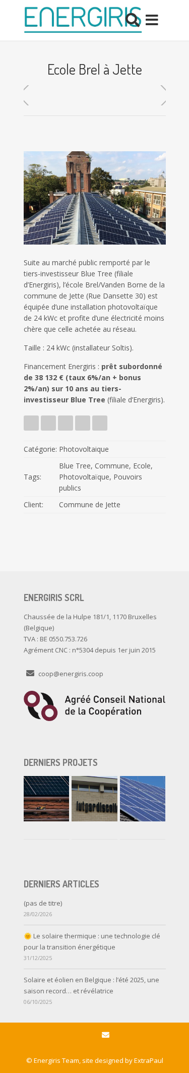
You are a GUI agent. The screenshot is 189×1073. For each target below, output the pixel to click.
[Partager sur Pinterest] (99, 423)
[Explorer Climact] (46, 798)
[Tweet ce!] (31, 423)
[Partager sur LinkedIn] (65, 423)
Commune (112, 465)
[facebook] (84, 1035)
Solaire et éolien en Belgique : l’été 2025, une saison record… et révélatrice (91, 985)
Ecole (142, 465)
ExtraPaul (148, 1060)
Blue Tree (75, 465)
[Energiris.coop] (83, 20)
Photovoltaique (84, 449)
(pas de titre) (43, 903)
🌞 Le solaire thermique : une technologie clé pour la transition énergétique (92, 941)
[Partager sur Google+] (82, 423)
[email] (105, 1035)
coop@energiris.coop (70, 673)
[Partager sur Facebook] (48, 423)
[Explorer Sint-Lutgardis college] (94, 798)
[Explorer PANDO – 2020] (142, 798)
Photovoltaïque (84, 477)
